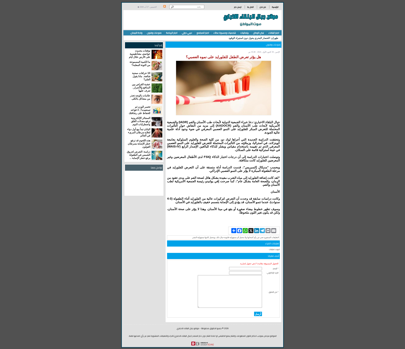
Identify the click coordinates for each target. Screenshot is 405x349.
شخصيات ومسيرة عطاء (224, 33)
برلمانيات (244, 33)
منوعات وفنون (154, 33)
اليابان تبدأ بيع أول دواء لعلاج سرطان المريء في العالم (138, 132)
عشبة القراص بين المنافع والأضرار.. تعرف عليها (141, 87)
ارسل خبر (237, 7)
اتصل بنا (250, 7)
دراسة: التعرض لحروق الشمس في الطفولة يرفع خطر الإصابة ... (138, 154)
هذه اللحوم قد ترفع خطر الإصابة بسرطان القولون (139, 143)
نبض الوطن (258, 33)
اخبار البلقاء (273, 33)
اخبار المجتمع (203, 33)
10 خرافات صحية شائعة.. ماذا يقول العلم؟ (141, 76)
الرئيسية (275, 7)
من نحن (262, 7)
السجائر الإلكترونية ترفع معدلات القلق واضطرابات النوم (140, 121)
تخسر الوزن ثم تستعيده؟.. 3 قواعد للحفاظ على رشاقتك (139, 109)
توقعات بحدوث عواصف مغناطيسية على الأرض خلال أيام (139, 53)
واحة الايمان (136, 33)
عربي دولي (187, 33)
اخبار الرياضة (171, 33)
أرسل (258, 313)
